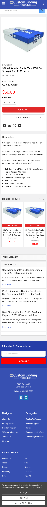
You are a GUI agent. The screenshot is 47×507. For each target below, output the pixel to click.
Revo (4, 476)
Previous (40, 198)
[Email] (9, 125)
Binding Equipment (33, 419)
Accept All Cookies (23, 503)
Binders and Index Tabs (35, 432)
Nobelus (27, 467)
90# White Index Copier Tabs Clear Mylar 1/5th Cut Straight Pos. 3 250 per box (34, 233)
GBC (26, 463)
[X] (14, 125)
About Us (6, 419)
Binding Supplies (32, 423)
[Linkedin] (19, 125)
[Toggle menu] (3, 3)
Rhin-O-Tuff (7, 458)
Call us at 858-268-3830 (23, 391)
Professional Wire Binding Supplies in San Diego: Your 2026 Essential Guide (21, 292)
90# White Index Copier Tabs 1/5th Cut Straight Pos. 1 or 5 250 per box (12, 232)
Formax (5, 467)
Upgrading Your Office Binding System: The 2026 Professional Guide (22, 271)
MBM (26, 458)
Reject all (24, 497)
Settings (23, 492)
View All (27, 476)
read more (6, 284)
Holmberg (6, 471)
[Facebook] (4, 125)
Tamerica (28, 471)
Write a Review (8, 75)
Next (43, 198)
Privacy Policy (7, 423)
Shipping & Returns (10, 432)
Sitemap (5, 441)
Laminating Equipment (35, 436)
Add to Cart (12, 225)
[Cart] (44, 3)
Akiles (4, 463)
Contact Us (6, 436)
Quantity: (7, 97)
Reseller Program (9, 428)
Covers (28, 428)
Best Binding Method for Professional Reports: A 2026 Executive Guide (21, 314)
